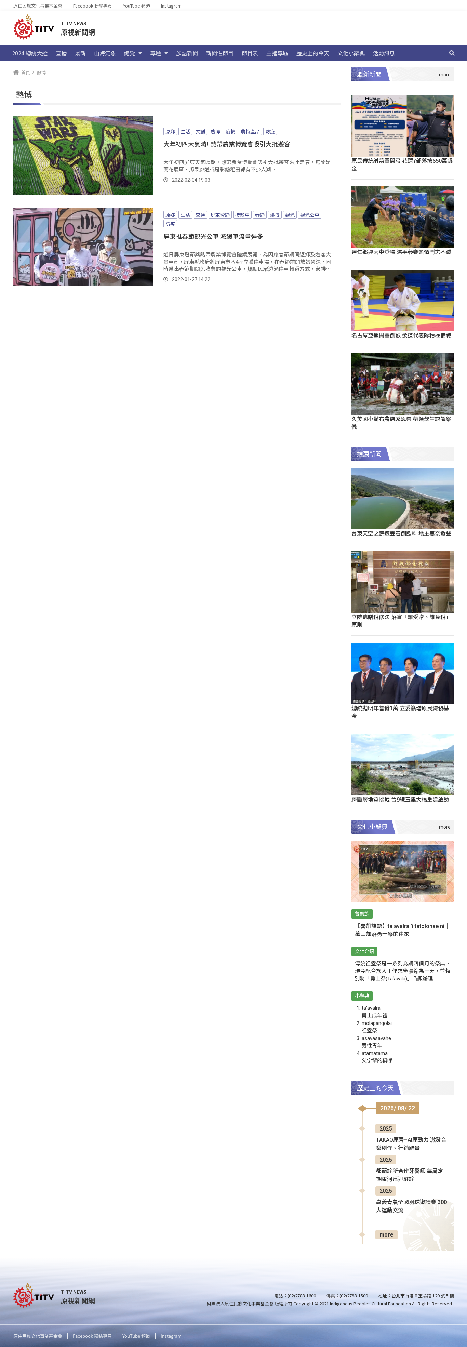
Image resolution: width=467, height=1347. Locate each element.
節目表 (250, 53)
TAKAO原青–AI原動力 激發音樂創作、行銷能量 (411, 1144)
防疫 (270, 131)
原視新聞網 (78, 32)
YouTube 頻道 (136, 5)
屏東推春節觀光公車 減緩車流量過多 (213, 236)
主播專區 (277, 53)
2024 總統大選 (30, 53)
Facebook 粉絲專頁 (92, 5)
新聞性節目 (220, 53)
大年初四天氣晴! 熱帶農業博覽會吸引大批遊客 (226, 143)
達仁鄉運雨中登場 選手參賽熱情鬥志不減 (401, 252)
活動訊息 (384, 53)
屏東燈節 (220, 214)
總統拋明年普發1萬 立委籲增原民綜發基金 (400, 712)
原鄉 (170, 131)
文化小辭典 (351, 53)
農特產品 (250, 131)
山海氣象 (105, 53)
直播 (61, 53)
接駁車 (242, 214)
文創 (200, 131)
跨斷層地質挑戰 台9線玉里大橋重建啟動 (400, 799)
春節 (260, 214)
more (386, 1234)
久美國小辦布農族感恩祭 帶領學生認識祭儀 (401, 422)
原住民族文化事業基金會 (37, 5)
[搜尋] (452, 53)
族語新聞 (187, 53)
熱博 (215, 131)
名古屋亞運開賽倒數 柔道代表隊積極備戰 (401, 335)
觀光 (290, 214)
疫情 (230, 131)
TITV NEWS (73, 23)
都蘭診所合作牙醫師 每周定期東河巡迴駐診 (409, 1175)
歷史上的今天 (312, 53)
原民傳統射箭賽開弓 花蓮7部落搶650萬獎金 (402, 164)
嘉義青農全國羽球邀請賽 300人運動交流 (411, 1206)
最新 (80, 53)
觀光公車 (309, 214)
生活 (185, 131)
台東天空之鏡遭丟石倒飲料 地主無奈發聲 (401, 533)
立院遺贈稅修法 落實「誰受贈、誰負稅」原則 (401, 620)
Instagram (171, 5)
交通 (200, 214)
